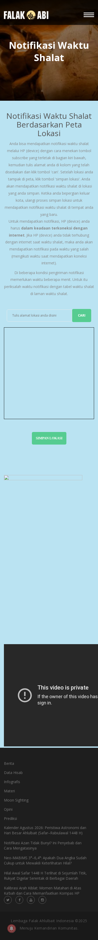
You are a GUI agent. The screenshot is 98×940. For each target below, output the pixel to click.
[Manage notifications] (11, 928)
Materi (9, 790)
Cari (81, 315)
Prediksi (10, 818)
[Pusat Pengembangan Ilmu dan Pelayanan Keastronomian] (26, 15)
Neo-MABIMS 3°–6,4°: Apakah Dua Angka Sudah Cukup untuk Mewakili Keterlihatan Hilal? (45, 860)
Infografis (12, 781)
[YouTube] (31, 900)
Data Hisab (13, 772)
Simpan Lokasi (49, 438)
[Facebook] (19, 900)
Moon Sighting (16, 800)
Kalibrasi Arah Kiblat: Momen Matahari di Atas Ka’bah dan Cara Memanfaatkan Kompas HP (42, 890)
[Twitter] (8, 900)
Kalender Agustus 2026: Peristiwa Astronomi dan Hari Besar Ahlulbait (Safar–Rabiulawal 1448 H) (45, 830)
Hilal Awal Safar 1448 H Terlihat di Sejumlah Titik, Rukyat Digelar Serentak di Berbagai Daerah (45, 875)
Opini (8, 809)
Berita (9, 763)
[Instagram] (42, 900)
